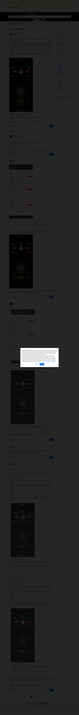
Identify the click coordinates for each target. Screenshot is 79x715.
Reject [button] (37, 364)
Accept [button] (42, 364)
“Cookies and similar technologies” (48, 361)
